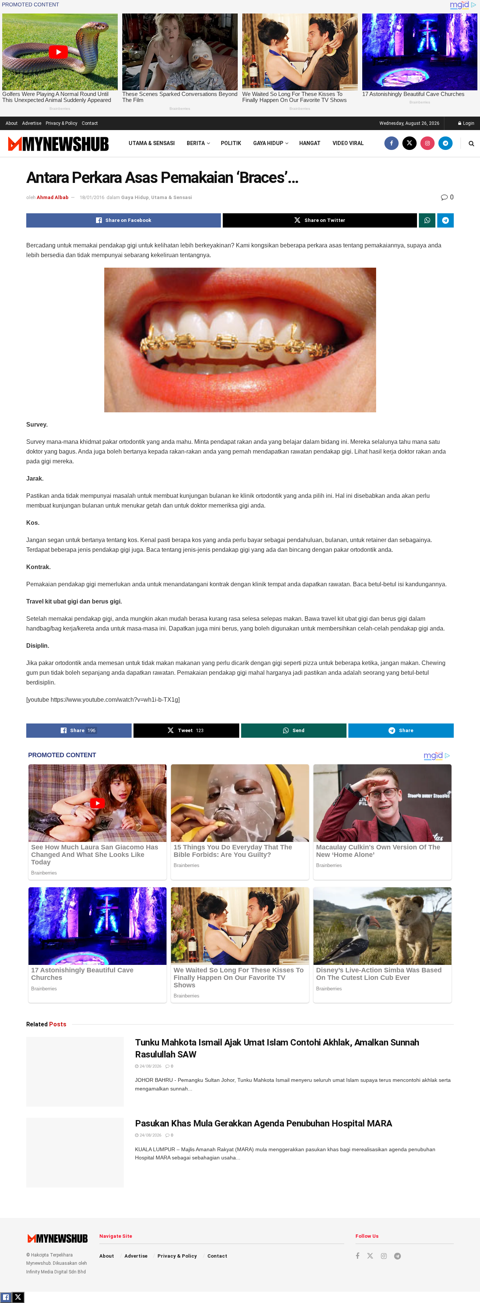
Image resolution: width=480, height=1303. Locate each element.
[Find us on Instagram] (427, 143)
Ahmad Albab (53, 197)
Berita (196, 143)
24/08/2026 (149, 1066)
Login (468, 123)
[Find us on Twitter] (409, 143)
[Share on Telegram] (445, 220)
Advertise (31, 123)
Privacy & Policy (61, 123)
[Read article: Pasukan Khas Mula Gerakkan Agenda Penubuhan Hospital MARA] (75, 1153)
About (12, 123)
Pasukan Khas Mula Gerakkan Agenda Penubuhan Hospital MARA (263, 1123)
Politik (231, 143)
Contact (90, 123)
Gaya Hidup (268, 143)
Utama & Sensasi (152, 143)
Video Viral (348, 143)
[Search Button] (471, 143)
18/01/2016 (92, 197)
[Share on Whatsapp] (427, 220)
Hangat (310, 143)
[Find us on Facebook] (391, 143)
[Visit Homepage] (58, 143)
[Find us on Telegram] (445, 143)
